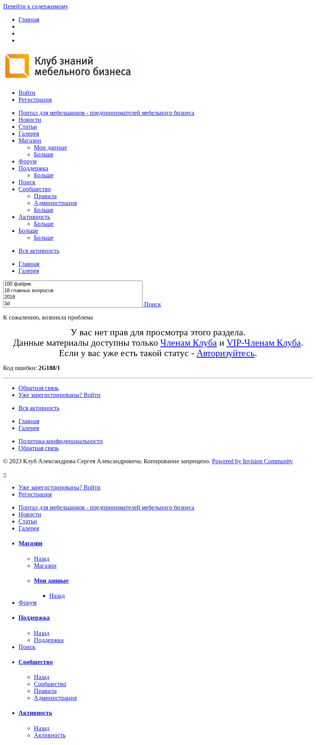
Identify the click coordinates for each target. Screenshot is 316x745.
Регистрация (35, 99)
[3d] (72, 304)
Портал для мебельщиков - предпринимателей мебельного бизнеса (106, 112)
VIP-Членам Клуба (264, 343)
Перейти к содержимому (35, 6)
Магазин (29, 140)
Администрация (55, 203)
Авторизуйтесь (226, 353)
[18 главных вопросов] (72, 291)
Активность (34, 217)
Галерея (28, 133)
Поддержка (33, 168)
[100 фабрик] (72, 284)
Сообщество (34, 189)
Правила (45, 196)
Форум (27, 161)
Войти (26, 92)
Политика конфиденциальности (60, 441)
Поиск (26, 182)
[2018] (72, 297)
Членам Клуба (188, 343)
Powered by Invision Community (252, 461)
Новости (29, 119)
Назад (41, 558)
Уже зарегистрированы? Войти (59, 395)
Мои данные (50, 147)
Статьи (27, 126)
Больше (44, 154)
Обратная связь (38, 388)
